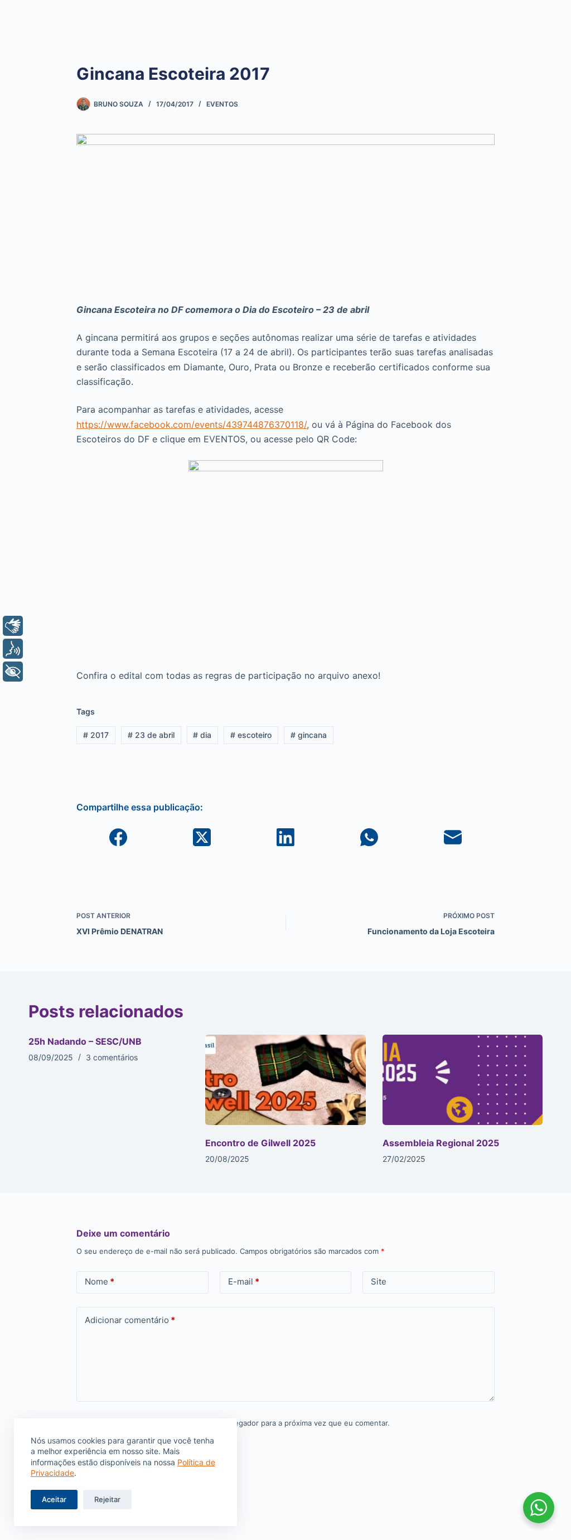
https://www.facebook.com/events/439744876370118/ (191, 424)
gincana (309, 735)
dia (202, 735)
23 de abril (151, 735)
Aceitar (54, 1499)
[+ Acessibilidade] (13, 672)
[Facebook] (118, 837)
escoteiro (251, 735)
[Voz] (13, 649)
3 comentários (112, 1057)
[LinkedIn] (285, 837)
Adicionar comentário (130, 1320)
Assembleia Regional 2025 (441, 1142)
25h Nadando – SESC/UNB (85, 1041)
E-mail (243, 1281)
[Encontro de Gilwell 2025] (285, 1080)
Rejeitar (107, 1499)
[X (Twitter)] (202, 837)
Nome (99, 1281)
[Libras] (13, 626)
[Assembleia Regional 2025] (463, 1080)
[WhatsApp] (369, 837)
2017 (96, 735)
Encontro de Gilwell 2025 (260, 1142)
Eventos (222, 104)
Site (378, 1281)
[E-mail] (453, 837)
